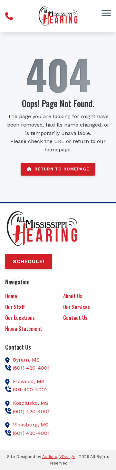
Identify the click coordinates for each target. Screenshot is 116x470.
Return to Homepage (61, 169)
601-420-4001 (30, 389)
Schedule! (28, 261)
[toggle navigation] (106, 13)
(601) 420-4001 (31, 368)
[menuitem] (29, 296)
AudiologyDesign (58, 456)
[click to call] (9, 16)
